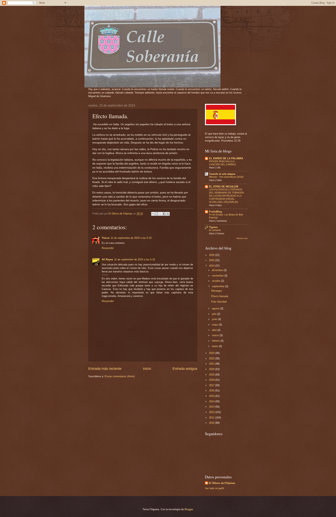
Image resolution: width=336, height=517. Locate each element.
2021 (212, 363)
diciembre (218, 270)
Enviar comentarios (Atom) (120, 376)
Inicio (147, 369)
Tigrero (213, 227)
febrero (216, 340)
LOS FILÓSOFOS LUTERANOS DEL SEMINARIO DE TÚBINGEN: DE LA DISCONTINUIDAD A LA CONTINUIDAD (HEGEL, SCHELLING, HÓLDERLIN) (226, 195)
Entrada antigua (184, 369)
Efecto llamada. (220, 296)
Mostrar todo (242, 238)
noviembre (218, 275)
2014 (212, 401)
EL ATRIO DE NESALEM (223, 186)
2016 (212, 390)
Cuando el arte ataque (222, 173)
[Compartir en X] (160, 214)
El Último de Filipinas (222, 483)
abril (214, 330)
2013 (212, 406)
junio (215, 319)
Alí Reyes (107, 259)
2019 (212, 374)
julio (214, 313)
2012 (212, 412)
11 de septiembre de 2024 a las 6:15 (134, 259)
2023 (212, 353)
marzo (216, 335)
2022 (212, 358)
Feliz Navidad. (219, 301)
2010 (212, 422)
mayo (215, 324)
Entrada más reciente (105, 369)
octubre (216, 280)
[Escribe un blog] (157, 214)
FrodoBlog (215, 211)
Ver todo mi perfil (214, 488)
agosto (216, 308)
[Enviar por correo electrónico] (153, 214)
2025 (212, 260)
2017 (212, 385)
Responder (108, 248)
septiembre (218, 286)
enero (215, 346)
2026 (212, 255)
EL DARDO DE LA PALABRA (226, 158)
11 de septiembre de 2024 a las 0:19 (131, 237)
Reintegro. (217, 290)
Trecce (105, 237)
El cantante (215, 230)
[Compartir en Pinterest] (168, 214)
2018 (212, 379)
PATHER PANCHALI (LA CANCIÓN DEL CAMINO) (222, 163)
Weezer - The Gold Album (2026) (226, 177)
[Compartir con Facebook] (164, 214)
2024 (212, 265)
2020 (212, 369)
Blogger (189, 509)
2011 (212, 417)
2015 (212, 396)
